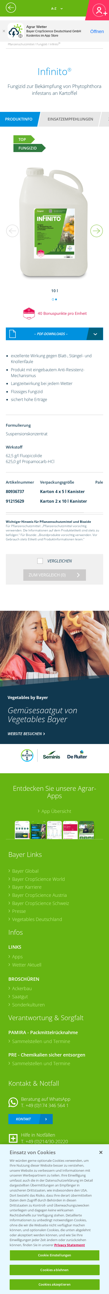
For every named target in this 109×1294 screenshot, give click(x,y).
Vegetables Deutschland (37, 919)
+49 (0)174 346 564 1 (47, 1105)
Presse (19, 911)
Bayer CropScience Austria (39, 895)
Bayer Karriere (27, 887)
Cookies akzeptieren (54, 1284)
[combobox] (54, 334)
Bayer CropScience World (38, 879)
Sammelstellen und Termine (41, 1041)
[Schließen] (3, 31)
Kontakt (23, 1119)
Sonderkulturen (28, 1005)
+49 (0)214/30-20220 (47, 1141)
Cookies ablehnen (54, 1270)
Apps (17, 957)
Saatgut (20, 996)
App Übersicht (56, 811)
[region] (54, 1219)
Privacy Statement (69, 1245)
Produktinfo (18, 119)
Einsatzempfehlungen (70, 119)
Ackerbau (22, 988)
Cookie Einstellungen (54, 1255)
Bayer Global (25, 871)
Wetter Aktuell (26, 965)
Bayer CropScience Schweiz (40, 903)
